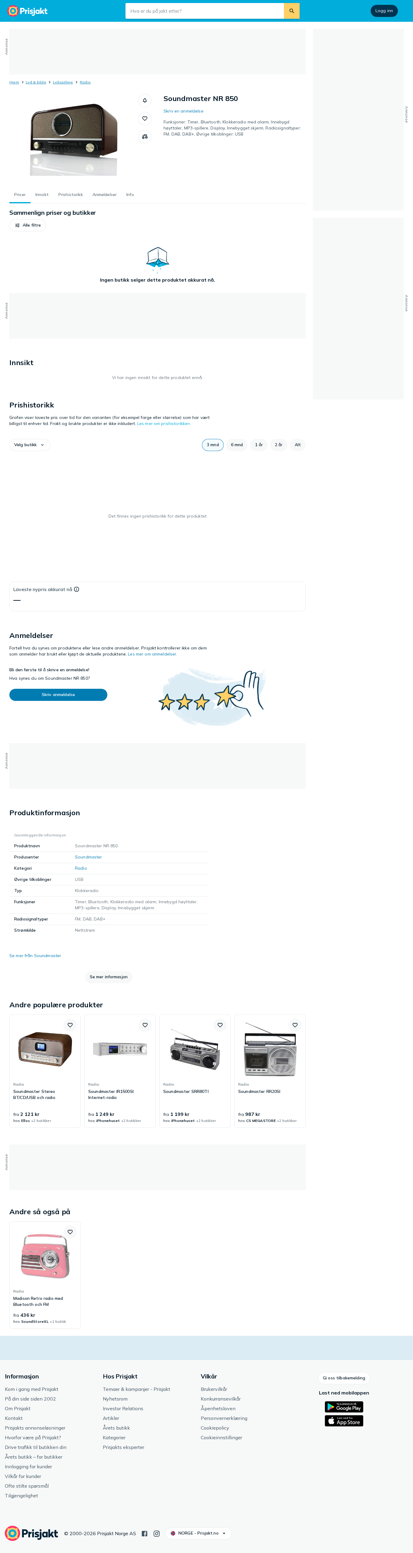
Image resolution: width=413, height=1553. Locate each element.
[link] (45, 1071)
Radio (85, 82)
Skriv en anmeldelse (183, 111)
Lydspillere (63, 82)
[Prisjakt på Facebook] (144, 1533)
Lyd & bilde (36, 82)
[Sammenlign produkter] (144, 136)
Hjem (14, 82)
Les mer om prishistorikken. (164, 423)
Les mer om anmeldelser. (152, 654)
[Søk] (292, 11)
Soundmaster (88, 857)
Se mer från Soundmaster (35, 955)
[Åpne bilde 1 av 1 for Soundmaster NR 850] (73, 139)
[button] (144, 100)
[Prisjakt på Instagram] (156, 1533)
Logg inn (384, 10)
